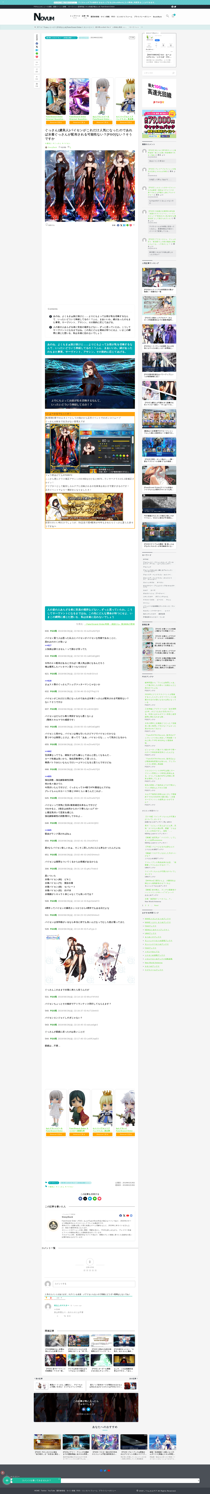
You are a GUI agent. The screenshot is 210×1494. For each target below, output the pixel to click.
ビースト (160, 599)
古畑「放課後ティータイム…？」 (159, 899)
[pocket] (37, 57)
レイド (167, 610)
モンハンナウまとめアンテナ (157, 944)
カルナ (145, 590)
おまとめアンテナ (152, 966)
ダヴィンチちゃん (161, 596)
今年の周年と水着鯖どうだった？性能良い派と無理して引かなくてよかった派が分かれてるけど (160, 726)
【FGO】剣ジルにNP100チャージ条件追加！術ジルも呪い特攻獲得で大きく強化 (162, 152)
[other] (131, 1250)
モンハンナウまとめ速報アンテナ (159, 941)
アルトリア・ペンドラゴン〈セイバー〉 (157, 574)
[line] (37, 53)
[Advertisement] (90, 58)
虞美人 (49, 143)
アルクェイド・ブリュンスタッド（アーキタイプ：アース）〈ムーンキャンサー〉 (158, 563)
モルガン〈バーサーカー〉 (152, 610)
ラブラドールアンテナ (154, 970)
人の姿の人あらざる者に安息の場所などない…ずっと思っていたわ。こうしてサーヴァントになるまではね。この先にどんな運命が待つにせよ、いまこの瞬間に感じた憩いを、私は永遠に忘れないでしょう (92, 330)
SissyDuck (52, 147)
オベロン (160, 582)
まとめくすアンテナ (153, 937)
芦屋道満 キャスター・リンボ (154, 617)
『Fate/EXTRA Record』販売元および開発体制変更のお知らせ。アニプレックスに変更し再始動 (160, 761)
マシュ (168, 599)
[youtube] (127, 1250)
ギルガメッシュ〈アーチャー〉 (154, 593)
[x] (37, 47)
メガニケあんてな (152, 952)
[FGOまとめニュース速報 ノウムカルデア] (44, 16)
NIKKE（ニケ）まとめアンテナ (158, 922)
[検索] (173, 73)
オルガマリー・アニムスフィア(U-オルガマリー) (159, 586)
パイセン (66, 143)
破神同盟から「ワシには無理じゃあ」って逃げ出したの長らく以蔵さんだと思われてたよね (160, 685)
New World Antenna (153, 963)
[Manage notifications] (2, 1473)
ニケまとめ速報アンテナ (155, 955)
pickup (145, 559)
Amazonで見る (56, 122)
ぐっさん (57, 143)
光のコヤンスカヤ (149, 614)
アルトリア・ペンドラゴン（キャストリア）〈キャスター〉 (157, 578)
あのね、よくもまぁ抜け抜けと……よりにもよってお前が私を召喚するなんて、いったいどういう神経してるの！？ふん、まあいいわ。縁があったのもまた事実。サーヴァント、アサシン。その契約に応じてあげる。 (92, 319)
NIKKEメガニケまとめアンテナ (158, 919)
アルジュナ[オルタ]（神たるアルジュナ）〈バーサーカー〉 (158, 570)
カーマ (153, 590)
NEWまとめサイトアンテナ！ (157, 930)
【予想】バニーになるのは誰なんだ (159, 847)
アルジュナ (147, 567)
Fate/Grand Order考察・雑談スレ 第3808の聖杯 (111, 624)
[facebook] (172, 7)
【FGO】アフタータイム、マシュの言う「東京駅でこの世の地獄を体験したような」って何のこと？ (162, 241)
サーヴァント (83, 37)
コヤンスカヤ (148, 596)
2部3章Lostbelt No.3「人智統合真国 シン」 (61, 37)
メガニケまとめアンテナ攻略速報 (159, 959)
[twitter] (175, 7)
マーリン (146, 603)
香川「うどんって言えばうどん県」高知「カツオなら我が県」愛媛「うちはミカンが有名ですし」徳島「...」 (160, 828)
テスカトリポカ (148, 599)
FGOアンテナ (150, 926)
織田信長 (162, 614)
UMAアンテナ (150, 933)
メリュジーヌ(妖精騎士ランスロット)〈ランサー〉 (159, 606)
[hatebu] (37, 50)
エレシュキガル (148, 582)
